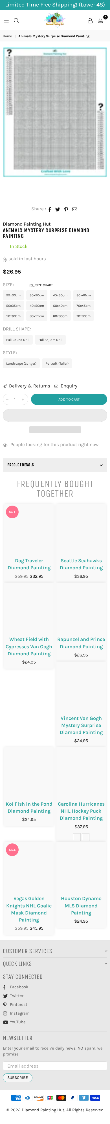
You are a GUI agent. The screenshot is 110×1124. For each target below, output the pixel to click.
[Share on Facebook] (50, 209)
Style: (10, 352)
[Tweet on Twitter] (57, 209)
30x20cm (37, 295)
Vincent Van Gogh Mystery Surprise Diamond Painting (81, 725)
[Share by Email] (74, 209)
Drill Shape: (17, 329)
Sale (12, 512)
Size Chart (43, 285)
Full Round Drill (17, 340)
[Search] (16, 20)
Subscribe (17, 1077)
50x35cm (13, 306)
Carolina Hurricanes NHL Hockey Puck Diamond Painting (81, 811)
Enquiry (68, 386)
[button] (55, 415)
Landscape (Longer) (21, 363)
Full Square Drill (50, 340)
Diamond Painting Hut (26, 224)
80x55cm (37, 316)
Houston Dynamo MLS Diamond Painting (81, 905)
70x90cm (83, 316)
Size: (28, 284)
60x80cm (60, 316)
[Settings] (90, 20)
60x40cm (60, 306)
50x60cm (13, 316)
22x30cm (13, 295)
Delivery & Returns (29, 386)
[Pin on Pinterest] (66, 209)
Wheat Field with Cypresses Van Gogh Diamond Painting (29, 646)
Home (7, 36)
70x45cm (83, 306)
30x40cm (83, 295)
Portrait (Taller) (57, 363)
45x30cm (60, 295)
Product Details (20, 464)
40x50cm (37, 306)
